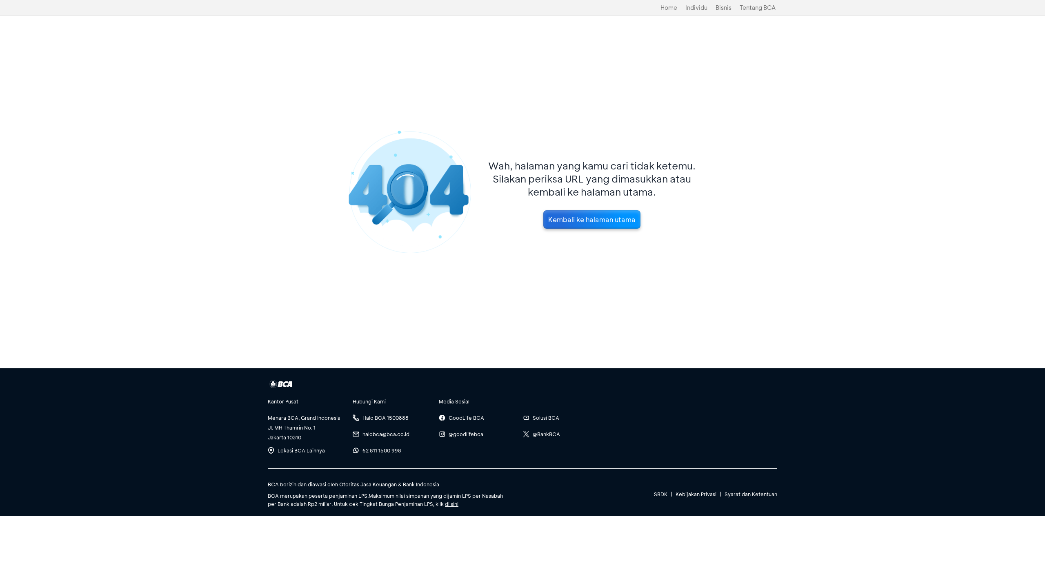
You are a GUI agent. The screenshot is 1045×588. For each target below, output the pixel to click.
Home (668, 7)
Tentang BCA (758, 7)
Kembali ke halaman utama (592, 219)
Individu (696, 7)
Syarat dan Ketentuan (751, 494)
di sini (451, 504)
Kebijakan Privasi (696, 494)
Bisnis (724, 7)
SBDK (660, 494)
